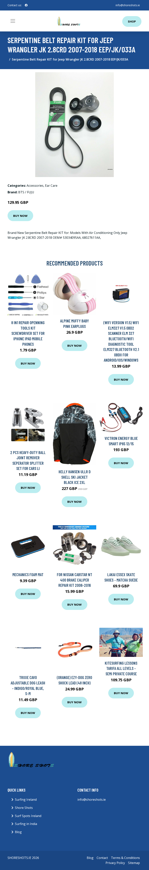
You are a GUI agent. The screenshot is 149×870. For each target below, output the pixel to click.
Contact (102, 858)
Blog (18, 832)
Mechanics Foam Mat (27, 574)
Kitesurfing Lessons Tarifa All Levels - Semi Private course (121, 668)
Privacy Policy (115, 863)
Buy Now (20, 216)
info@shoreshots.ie (128, 5)
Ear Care (51, 185)
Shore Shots (24, 808)
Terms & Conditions (125, 858)
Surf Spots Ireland (28, 816)
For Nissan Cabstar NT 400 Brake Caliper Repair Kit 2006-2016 (74, 580)
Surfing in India (26, 824)
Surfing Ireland (26, 799)
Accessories (35, 185)
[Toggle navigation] (13, 21)
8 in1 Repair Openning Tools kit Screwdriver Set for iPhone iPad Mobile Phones (28, 333)
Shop (132, 21)
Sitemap (134, 863)
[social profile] (26, 5)
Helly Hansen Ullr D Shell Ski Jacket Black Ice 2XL (75, 477)
